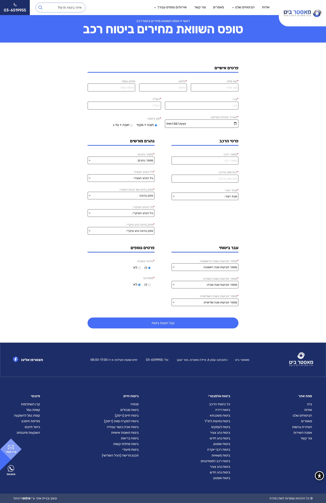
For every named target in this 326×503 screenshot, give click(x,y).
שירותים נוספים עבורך (172, 7)
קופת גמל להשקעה (27, 415)
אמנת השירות (302, 432)
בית (309, 404)
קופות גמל (33, 410)
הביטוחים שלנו (244, 7)
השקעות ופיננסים (28, 432)
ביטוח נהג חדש (220, 438)
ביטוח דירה (222, 410)
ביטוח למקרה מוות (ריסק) (121, 421)
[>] (302, 7)
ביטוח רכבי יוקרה (218, 449)
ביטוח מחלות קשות (126, 444)
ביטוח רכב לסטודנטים (215, 461)
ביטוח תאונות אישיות (125, 432)
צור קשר (200, 7)
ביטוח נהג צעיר (220, 432)
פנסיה (135, 404)
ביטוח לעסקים (220, 427)
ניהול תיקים (32, 427)
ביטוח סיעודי (130, 449)
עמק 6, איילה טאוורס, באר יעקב (196, 360)
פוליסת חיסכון (31, 421)
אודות (266, 7)
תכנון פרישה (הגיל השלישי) (120, 455)
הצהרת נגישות (302, 427)
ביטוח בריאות (130, 438)
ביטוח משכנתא (220, 415)
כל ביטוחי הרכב (219, 404)
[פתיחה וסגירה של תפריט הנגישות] (319, 475)
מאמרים (218, 7)
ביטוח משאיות (220, 455)
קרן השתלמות (30, 404)
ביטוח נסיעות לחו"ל (217, 421)
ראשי (186, 21)
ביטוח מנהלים (129, 410)
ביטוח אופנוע (221, 444)
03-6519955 (154, 360)
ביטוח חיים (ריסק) (127, 415)
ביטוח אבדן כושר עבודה (123, 427)
